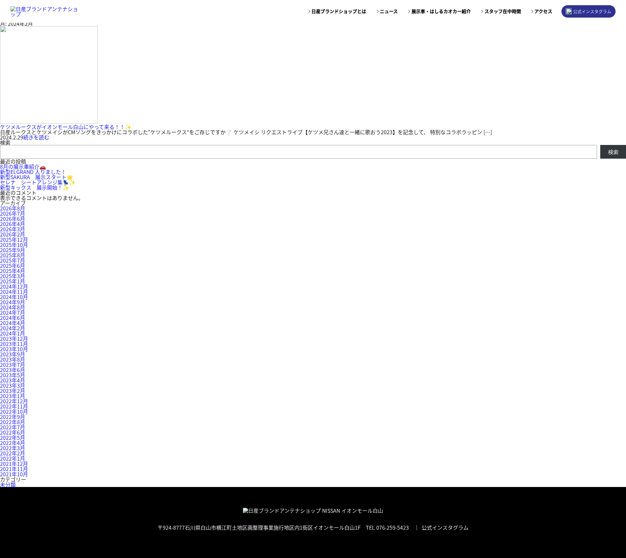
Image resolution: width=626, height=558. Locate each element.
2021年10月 (14, 474)
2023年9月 (12, 354)
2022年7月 (12, 427)
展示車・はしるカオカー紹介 (441, 11)
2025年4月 (12, 271)
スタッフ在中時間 (502, 11)
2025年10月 (14, 245)
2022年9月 (12, 417)
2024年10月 (14, 297)
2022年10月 (14, 411)
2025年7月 (12, 260)
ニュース (389, 11)
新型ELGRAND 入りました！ (33, 172)
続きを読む (36, 137)
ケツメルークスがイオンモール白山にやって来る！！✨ (65, 127)
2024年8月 (12, 307)
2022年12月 (14, 401)
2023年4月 (12, 380)
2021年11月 (14, 469)
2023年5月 (12, 375)
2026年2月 (12, 234)
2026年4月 (12, 224)
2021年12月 (14, 463)
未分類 (8, 484)
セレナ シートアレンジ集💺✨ (38, 182)
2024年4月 (12, 323)
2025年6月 (12, 265)
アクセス (543, 11)
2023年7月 (12, 364)
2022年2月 (12, 453)
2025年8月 (12, 255)
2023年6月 (12, 370)
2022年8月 (12, 422)
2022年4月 (12, 443)
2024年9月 (12, 302)
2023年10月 (14, 349)
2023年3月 (12, 385)
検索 (5, 142)
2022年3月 (12, 448)
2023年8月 (12, 359)
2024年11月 (14, 291)
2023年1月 (12, 396)
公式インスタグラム (592, 11)
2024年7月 (12, 312)
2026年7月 (12, 213)
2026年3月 (12, 229)
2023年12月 (14, 338)
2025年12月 (14, 239)
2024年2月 (12, 328)
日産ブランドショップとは (338, 11)
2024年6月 (12, 318)
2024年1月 (12, 333)
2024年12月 (14, 286)
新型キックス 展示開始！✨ (34, 187)
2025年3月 (12, 276)
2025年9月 (12, 250)
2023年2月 (12, 390)
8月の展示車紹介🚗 (23, 166)
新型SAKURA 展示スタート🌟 (36, 177)
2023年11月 (14, 344)
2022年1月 (12, 458)
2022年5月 (12, 437)
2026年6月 (12, 218)
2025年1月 (12, 281)
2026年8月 (12, 208)
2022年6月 (12, 432)
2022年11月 (14, 406)
